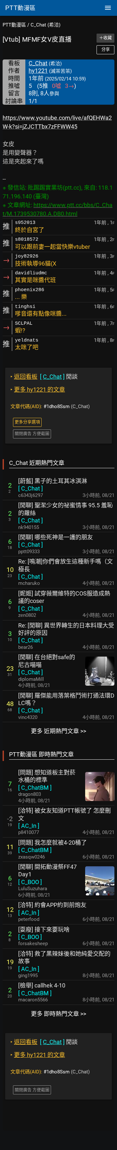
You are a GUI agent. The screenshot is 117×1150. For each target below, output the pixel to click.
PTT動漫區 (14, 25)
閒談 (44, 376)
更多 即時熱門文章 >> (58, 1013)
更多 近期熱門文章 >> (58, 731)
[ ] (30, 488)
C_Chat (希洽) (45, 25)
